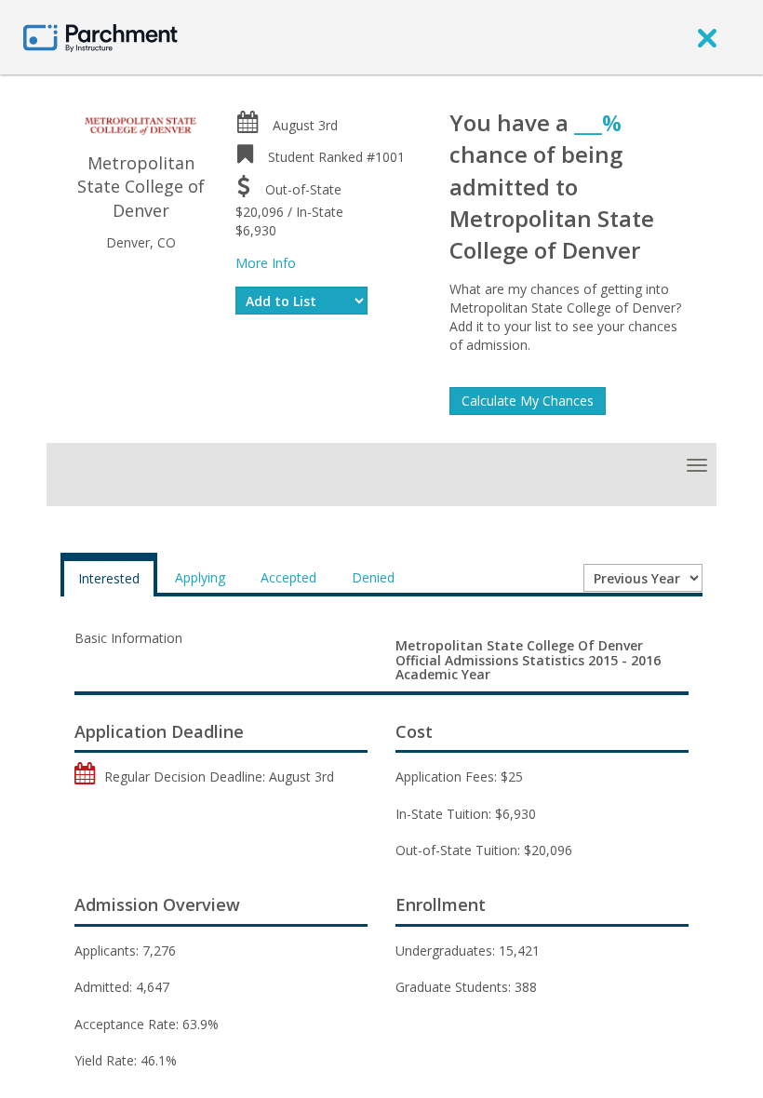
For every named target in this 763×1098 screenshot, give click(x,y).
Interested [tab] (109, 578)
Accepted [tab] (288, 577)
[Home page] (100, 37)
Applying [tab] (200, 577)
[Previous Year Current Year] (643, 578)
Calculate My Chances (528, 400)
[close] (707, 37)
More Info (265, 263)
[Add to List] (301, 301)
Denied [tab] (373, 577)
